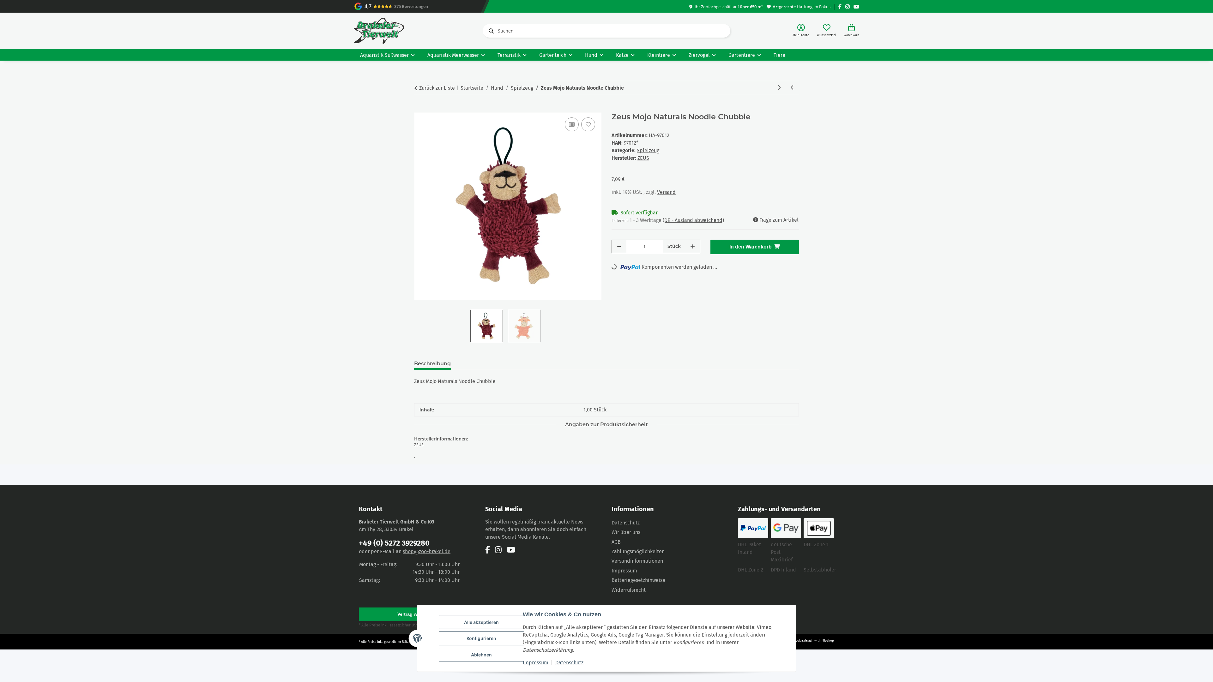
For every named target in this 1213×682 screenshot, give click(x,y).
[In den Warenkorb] (419, 108)
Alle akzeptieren (481, 622)
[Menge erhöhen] (692, 246)
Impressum (535, 663)
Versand (666, 192)
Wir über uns (626, 532)
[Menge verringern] (619, 246)
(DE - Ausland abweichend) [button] (693, 220)
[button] (801, 31)
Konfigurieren (481, 638)
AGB (616, 542)
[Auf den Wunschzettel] (588, 124)
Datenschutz (569, 663)
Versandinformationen (637, 561)
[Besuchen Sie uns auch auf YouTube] (856, 7)
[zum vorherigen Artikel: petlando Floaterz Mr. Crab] (792, 88)
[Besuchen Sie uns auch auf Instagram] (847, 7)
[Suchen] (490, 31)
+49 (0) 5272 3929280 (394, 543)
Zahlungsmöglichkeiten (638, 551)
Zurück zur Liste (437, 88)
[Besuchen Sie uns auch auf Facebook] (840, 7)
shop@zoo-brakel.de (426, 551)
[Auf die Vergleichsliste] (572, 124)
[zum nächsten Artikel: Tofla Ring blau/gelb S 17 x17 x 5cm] (779, 88)
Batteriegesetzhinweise (638, 580)
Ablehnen (481, 654)
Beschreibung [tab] (432, 364)
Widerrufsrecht (629, 590)
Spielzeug (648, 150)
